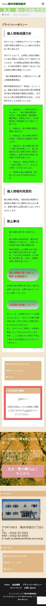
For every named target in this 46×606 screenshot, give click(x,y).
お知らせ (11, 377)
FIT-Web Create (25, 596)
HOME (6, 15)
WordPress (23, 599)
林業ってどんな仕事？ (16, 371)
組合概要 (16, 584)
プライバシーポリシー (21, 15)
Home (7, 584)
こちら (27, 410)
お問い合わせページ (30, 289)
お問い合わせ (30, 588)
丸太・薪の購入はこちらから (23, 471)
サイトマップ (16, 588)
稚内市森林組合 (30, 594)
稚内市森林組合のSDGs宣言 (18, 364)
